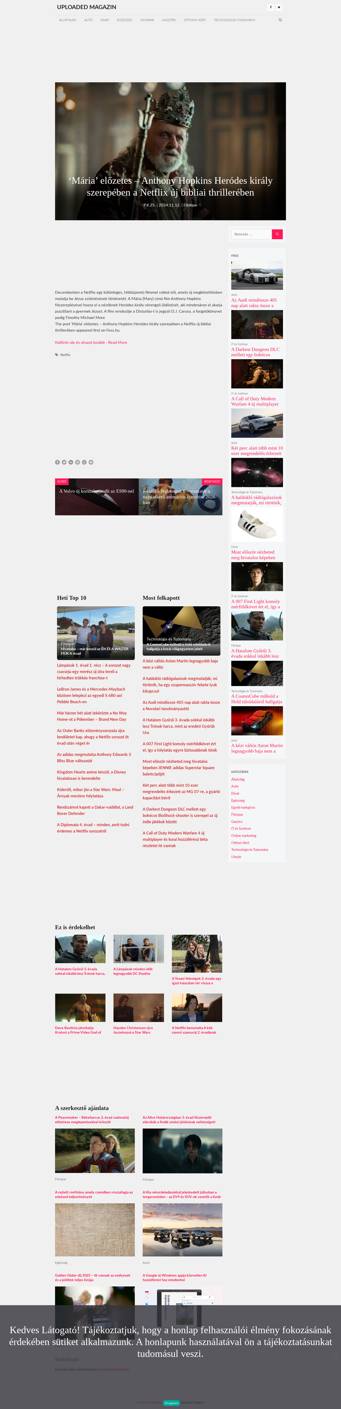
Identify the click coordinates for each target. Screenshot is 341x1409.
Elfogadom (171, 1403)
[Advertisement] (170, 52)
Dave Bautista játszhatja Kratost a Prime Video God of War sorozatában (78, 1032)
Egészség (125, 20)
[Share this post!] (57, 463)
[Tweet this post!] (64, 463)
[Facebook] (270, 7)
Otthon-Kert (195, 20)
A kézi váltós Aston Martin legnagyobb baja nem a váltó (257, 751)
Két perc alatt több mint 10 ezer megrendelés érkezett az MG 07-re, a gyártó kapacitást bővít (181, 792)
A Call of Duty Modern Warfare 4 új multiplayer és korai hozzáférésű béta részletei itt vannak (175, 839)
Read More (117, 343)
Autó (88, 20)
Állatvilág (67, 20)
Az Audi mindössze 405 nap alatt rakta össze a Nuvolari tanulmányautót (255, 305)
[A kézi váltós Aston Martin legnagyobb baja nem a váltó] (257, 732)
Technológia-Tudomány (234, 20)
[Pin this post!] (77, 463)
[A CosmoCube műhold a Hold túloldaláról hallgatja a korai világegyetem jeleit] (257, 683)
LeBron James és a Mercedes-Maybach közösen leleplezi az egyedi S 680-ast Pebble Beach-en (91, 695)
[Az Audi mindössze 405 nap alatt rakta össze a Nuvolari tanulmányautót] (257, 287)
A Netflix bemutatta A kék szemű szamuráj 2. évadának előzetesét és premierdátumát (195, 1032)
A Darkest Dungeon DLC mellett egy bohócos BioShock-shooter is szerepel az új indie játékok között (180, 815)
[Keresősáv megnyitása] (280, 20)
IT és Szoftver (239, 344)
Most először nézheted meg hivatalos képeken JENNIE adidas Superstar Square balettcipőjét (179, 768)
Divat (105, 20)
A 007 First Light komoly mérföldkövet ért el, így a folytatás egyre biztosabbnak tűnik (255, 609)
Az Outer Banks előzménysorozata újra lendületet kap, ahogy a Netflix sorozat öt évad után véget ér (93, 737)
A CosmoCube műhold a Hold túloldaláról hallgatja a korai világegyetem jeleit (257, 702)
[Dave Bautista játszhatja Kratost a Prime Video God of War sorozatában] (80, 1019)
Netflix (65, 355)
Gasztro (169, 20)
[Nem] (336, 1357)
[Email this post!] (91, 463)
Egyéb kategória (243, 807)
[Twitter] (279, 7)
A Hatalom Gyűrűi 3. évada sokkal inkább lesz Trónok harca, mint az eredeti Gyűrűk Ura (179, 726)
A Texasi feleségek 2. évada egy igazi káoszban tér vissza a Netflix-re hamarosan (196, 983)
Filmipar (147, 20)
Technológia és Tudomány (246, 492)
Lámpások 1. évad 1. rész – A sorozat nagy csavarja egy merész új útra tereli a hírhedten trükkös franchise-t (94, 672)
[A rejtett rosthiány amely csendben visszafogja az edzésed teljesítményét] (95, 1253)
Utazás (236, 857)
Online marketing (243, 835)
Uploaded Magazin (86, 7)
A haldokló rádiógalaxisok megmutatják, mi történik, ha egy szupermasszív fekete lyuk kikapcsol (180, 685)
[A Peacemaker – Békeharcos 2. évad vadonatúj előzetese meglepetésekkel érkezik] (95, 1170)
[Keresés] (277, 234)
